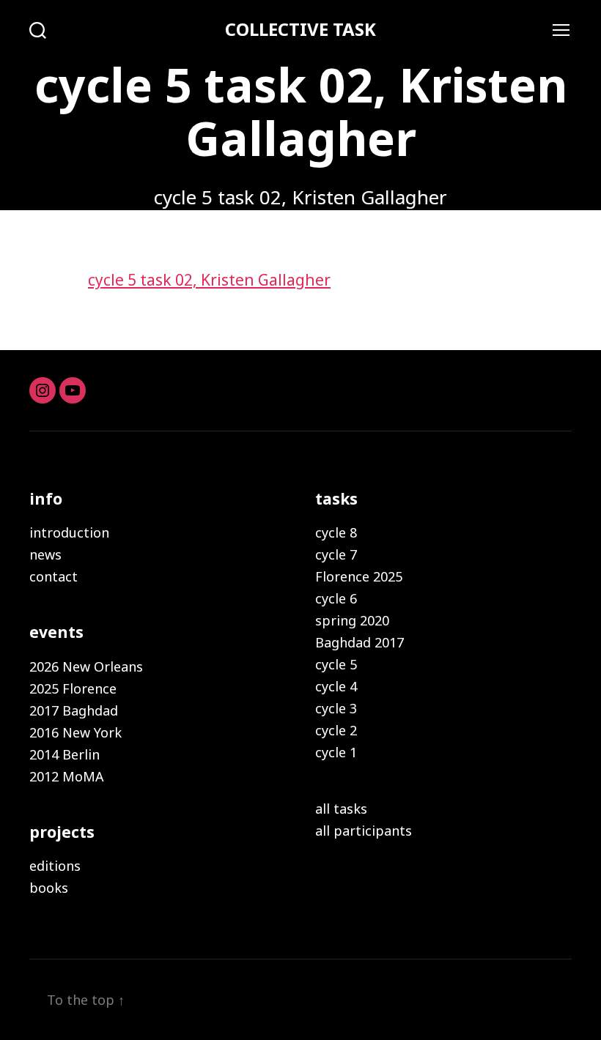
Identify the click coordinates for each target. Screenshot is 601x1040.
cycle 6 (336, 598)
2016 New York (75, 732)
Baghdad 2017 (359, 642)
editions (55, 865)
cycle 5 (336, 664)
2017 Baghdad (73, 710)
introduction (69, 532)
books (48, 887)
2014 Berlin (64, 754)
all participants (363, 830)
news (45, 554)
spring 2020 (352, 620)
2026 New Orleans (86, 666)
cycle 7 (336, 554)
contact (53, 576)
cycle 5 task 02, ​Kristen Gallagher (209, 280)
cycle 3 (336, 708)
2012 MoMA (66, 776)
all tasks (341, 808)
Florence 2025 (358, 576)
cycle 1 (336, 752)
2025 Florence (73, 688)
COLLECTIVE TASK (300, 29)
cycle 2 (336, 730)
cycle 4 (336, 686)
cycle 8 (336, 532)
